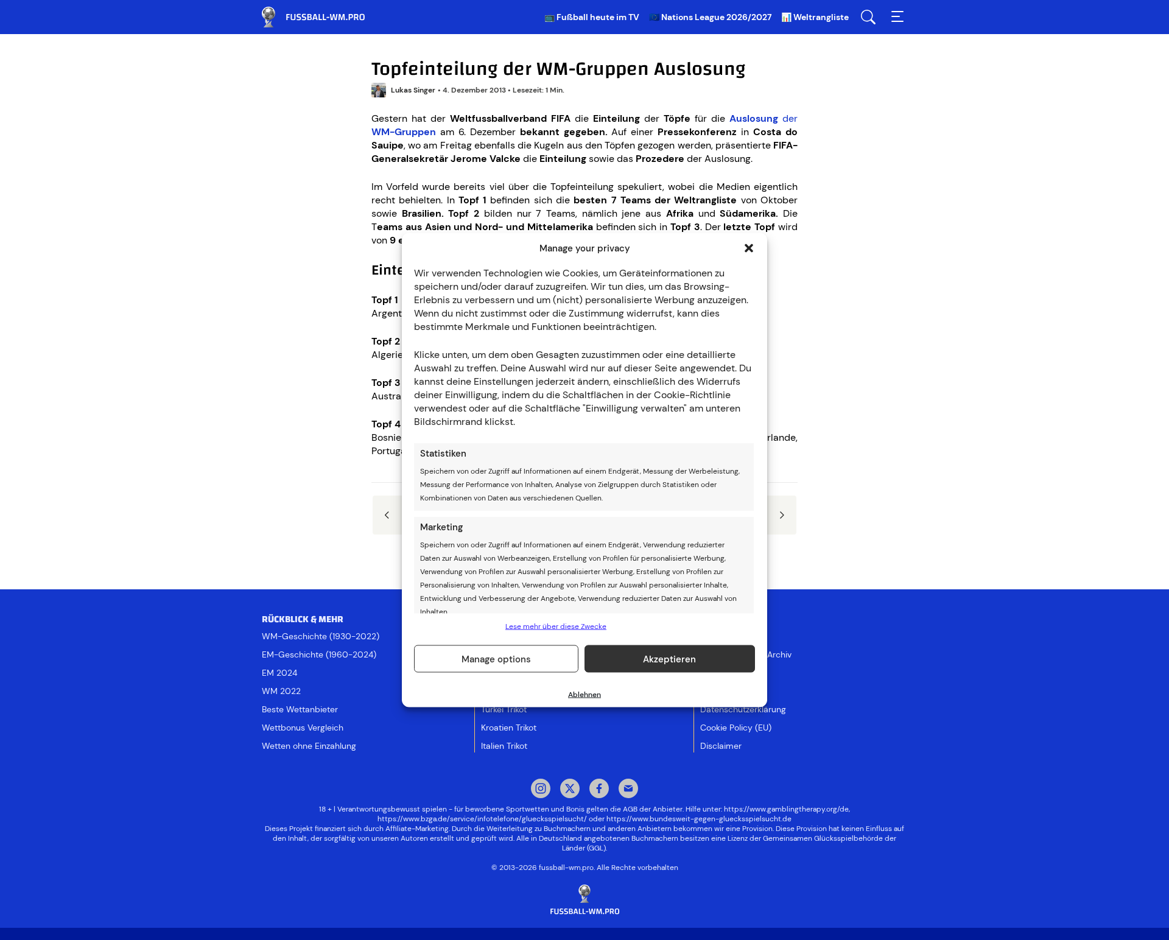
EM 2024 (279, 672)
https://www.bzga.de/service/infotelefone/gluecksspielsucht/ (482, 819)
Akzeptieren (669, 659)
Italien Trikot (504, 745)
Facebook (599, 789)
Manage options (496, 659)
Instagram (540, 789)
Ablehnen (584, 694)
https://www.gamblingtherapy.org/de (786, 809)
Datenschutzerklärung (743, 709)
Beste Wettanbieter (300, 709)
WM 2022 (281, 691)
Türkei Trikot (504, 709)
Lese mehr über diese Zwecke (555, 626)
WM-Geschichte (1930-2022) (320, 636)
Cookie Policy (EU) (735, 727)
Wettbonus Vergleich (302, 727)
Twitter (570, 789)
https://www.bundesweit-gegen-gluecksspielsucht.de (699, 819)
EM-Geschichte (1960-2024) (319, 654)
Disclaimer (721, 745)
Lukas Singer (413, 90)
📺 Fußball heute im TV (591, 17)
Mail (628, 789)
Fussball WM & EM (323, 17)
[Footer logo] (584, 900)
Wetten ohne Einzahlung (309, 745)
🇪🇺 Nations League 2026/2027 (710, 17)
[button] (749, 248)
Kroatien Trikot (508, 727)
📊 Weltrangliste (815, 17)
